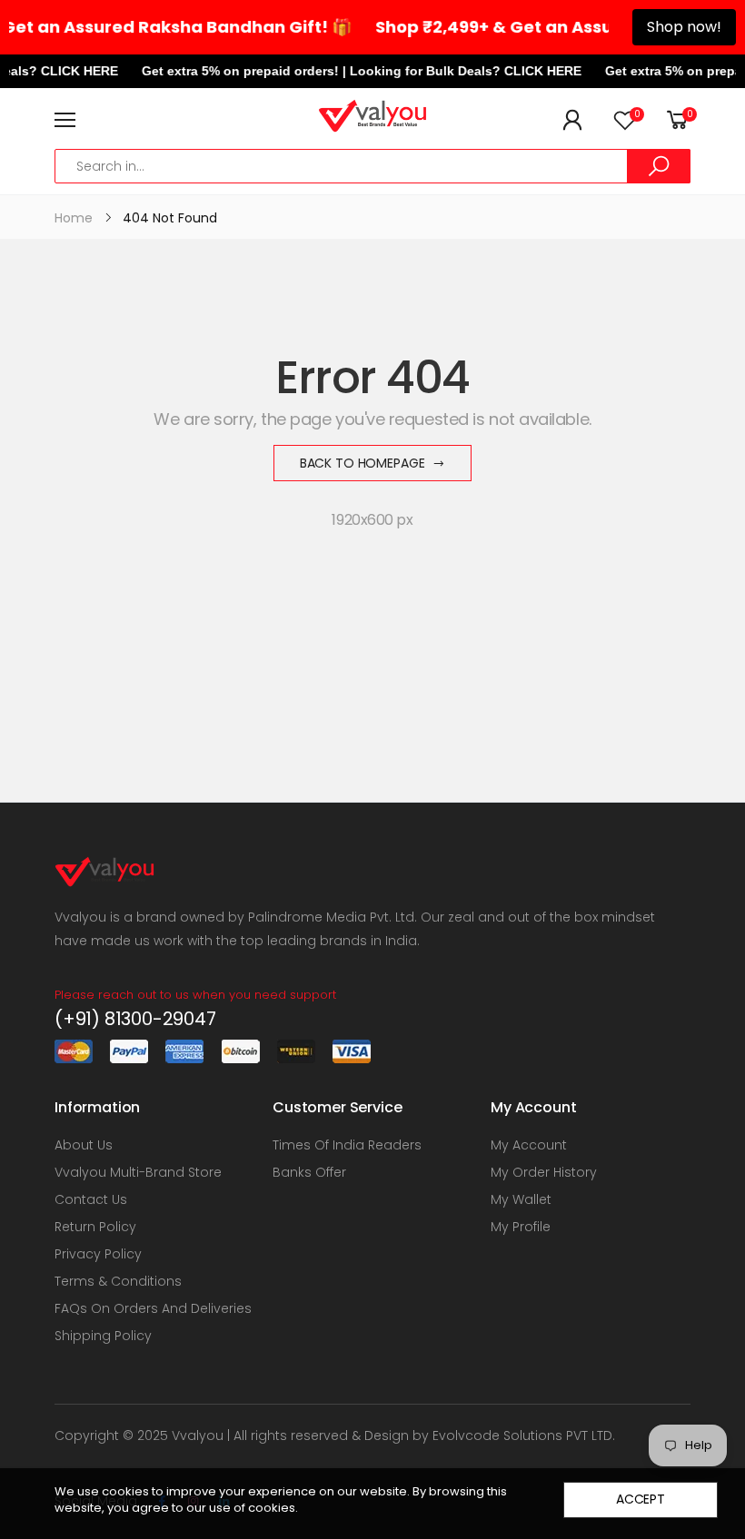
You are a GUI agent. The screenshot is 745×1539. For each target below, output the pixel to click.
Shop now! (684, 26)
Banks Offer (309, 1172)
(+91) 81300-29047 (135, 1018)
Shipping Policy (103, 1336)
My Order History (544, 1172)
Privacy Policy (98, 1254)
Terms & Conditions (118, 1281)
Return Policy (95, 1227)
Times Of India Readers (347, 1145)
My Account (529, 1145)
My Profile (521, 1227)
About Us (84, 1145)
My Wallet (521, 1199)
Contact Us (91, 1199)
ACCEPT (640, 1499)
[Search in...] (658, 166)
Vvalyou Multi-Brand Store (138, 1172)
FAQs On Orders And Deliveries (153, 1308)
